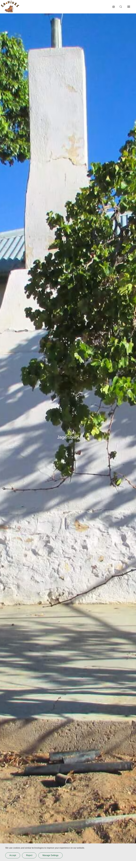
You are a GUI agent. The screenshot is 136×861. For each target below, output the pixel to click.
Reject (29, 855)
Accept (12, 855)
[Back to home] (10, 6)
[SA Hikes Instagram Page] (113, 7)
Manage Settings (50, 855)
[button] (120, 6)
